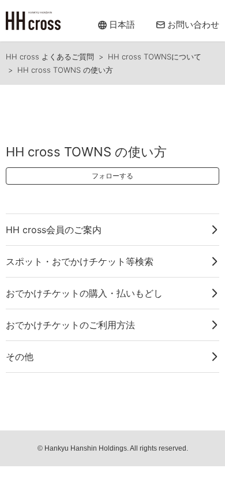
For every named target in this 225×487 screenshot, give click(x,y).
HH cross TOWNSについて (154, 56)
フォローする (112, 175)
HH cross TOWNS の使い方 (65, 69)
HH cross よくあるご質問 (50, 56)
